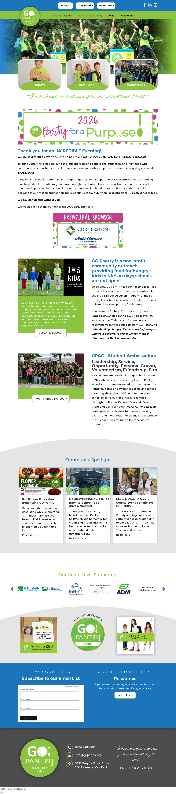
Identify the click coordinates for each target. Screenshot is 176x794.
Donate (64, 5)
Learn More (124, 695)
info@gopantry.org (88, 755)
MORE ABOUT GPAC (50, 398)
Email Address (27, 689)
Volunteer (105, 5)
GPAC (100, 16)
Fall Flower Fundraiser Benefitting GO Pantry (38, 501)
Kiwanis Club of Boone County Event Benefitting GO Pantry (134, 503)
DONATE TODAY (49, 332)
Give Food (84, 5)
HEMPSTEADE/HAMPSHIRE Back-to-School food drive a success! (89, 503)
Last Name (25, 708)
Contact (112, 16)
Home (57, 16)
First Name (25, 699)
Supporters (86, 16)
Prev (12, 589)
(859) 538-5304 (85, 746)
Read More (29, 535)
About (68, 16)
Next (164, 589)
